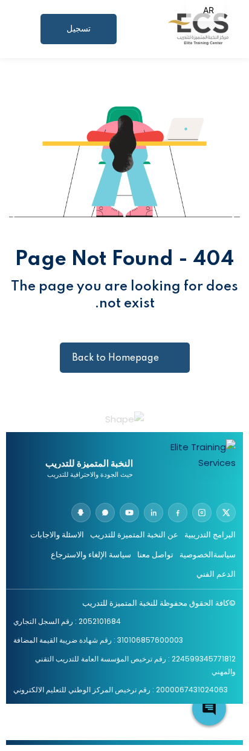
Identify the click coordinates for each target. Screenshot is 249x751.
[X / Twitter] (226, 512)
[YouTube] (129, 512)
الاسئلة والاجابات (57, 534)
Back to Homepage (115, 358)
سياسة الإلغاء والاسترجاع (91, 554)
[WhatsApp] (105, 512)
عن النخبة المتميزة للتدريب (134, 534)
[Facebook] (177, 512)
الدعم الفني (216, 574)
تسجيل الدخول (78, 34)
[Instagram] (202, 512)
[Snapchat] (81, 512)
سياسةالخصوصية (207, 554)
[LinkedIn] (153, 512)
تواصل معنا (155, 554)
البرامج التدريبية (210, 534)
